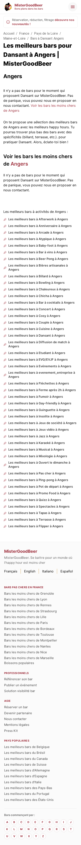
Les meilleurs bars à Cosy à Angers (34, 316)
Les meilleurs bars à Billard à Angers (35, 276)
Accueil (8, 33)
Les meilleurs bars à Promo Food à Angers (39, 493)
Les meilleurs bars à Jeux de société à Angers (42, 423)
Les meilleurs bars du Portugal (26, 794)
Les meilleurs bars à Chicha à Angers (35, 296)
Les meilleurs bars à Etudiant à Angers (36, 353)
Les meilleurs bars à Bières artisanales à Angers (38, 268)
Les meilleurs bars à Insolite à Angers (36, 416)
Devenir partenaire (18, 713)
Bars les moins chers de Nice (25, 652)
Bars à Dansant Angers (47, 38)
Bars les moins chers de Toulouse (29, 634)
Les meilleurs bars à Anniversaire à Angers (40, 226)
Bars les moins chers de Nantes (27, 646)
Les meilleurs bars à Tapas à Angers (34, 513)
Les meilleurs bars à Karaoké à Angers (36, 443)
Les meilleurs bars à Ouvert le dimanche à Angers (39, 465)
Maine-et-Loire (14, 38)
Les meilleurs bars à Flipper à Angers (35, 526)
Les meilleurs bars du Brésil (24, 753)
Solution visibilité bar (19, 691)
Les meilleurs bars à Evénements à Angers (39, 366)
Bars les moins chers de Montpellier (30, 640)
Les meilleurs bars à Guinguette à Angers (39, 410)
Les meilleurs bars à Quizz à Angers (34, 500)
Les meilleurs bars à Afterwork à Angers (38, 219)
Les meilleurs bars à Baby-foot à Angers (38, 245)
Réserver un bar (16, 707)
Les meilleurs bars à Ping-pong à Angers (38, 480)
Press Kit (11, 731)
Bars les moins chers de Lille (25, 617)
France (24, 33)
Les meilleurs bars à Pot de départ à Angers (40, 487)
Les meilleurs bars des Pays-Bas (28, 788)
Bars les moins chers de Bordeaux (29, 629)
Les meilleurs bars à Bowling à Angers (36, 283)
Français (10, 571)
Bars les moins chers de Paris (26, 623)
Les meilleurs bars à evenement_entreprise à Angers (41, 375)
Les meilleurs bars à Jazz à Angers (33, 436)
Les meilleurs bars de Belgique (27, 747)
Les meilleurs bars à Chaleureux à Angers (39, 289)
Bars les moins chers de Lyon (25, 599)
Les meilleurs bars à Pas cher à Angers (37, 473)
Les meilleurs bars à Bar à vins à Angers (37, 252)
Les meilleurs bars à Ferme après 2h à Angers (42, 390)
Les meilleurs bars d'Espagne (25, 776)
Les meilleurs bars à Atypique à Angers (37, 239)
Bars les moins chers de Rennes (28, 605)
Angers (19, 164)
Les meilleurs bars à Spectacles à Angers (39, 506)
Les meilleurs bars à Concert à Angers (36, 309)
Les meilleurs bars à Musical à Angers (36, 449)
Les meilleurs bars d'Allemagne (27, 770)
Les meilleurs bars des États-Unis (29, 800)
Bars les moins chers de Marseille (29, 658)
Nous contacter (15, 719)
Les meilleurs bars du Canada (26, 759)
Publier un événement (20, 685)
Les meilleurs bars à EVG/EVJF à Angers (38, 359)
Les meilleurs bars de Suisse (25, 764)
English (29, 571)
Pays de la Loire (46, 33)
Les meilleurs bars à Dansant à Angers (36, 335)
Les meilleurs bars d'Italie (23, 782)
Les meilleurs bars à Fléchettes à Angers (38, 383)
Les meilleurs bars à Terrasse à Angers (37, 519)
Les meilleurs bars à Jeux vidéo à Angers (38, 430)
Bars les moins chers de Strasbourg (30, 611)
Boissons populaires (19, 663)
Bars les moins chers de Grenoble (29, 593)
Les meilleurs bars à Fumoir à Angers (35, 397)
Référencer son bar (18, 679)
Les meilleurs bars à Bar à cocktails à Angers (41, 302)
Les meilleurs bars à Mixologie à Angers (37, 456)
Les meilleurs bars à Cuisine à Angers (36, 329)
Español (66, 571)
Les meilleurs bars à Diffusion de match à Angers (39, 344)
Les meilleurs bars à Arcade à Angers (36, 232)
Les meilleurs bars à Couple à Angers (35, 322)
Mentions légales (16, 725)
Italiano (48, 571)
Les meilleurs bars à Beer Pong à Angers (38, 259)
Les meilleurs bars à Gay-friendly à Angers (39, 403)
